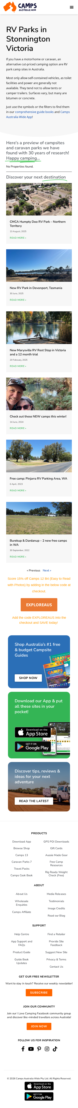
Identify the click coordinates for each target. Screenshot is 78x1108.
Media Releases (56, 894)
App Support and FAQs (21, 943)
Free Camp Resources (56, 863)
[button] (72, 7)
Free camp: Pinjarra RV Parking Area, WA (38, 478)
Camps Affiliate (21, 912)
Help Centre (21, 934)
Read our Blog (56, 915)
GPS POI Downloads (56, 841)
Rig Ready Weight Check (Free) (56, 873)
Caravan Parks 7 (22, 862)
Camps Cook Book (22, 875)
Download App (21, 841)
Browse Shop (21, 848)
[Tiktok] (55, 1048)
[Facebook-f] (22, 1048)
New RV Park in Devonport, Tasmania (36, 288)
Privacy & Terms (56, 959)
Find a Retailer (56, 934)
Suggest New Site (56, 952)
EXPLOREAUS (39, 604)
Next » (47, 570)
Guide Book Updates (22, 961)
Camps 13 (21, 855)
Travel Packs (21, 868)
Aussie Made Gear (56, 855)
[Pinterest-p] (38, 1048)
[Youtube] (30, 1048)
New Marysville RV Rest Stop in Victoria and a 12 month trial (38, 352)
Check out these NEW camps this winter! (38, 416)
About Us (21, 894)
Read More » (18, 238)
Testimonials (56, 901)
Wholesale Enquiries (21, 903)
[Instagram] (47, 1048)
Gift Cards (56, 848)
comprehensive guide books (34, 112)
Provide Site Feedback (56, 943)
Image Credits (56, 908)
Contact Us (56, 966)
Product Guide (21, 952)
